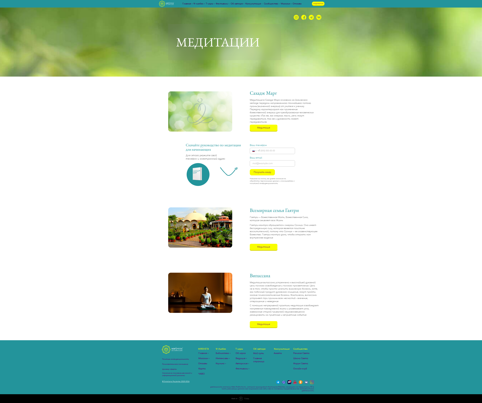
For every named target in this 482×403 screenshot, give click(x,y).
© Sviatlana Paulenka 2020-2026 (176, 381)
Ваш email (256, 158)
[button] (318, 3)
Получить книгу (262, 172)
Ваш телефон (258, 145)
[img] (296, 17)
